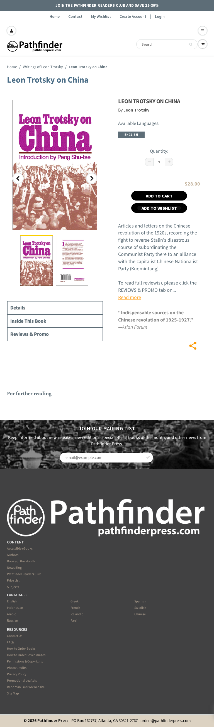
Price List (13, 580)
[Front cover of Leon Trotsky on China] (55, 165)
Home (55, 16)
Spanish (140, 601)
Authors (12, 555)
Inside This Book (28, 321)
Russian (12, 620)
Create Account (133, 16)
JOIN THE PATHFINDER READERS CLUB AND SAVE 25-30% (107, 5)
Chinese (140, 614)
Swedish (140, 607)
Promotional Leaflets (22, 680)
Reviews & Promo (29, 334)
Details (17, 307)
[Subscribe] (148, 457)
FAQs (10, 642)
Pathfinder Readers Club (24, 574)
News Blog (14, 567)
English (12, 601)
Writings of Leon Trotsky (43, 67)
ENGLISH (131, 135)
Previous (18, 183)
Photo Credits (16, 668)
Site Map (13, 693)
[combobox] (167, 44)
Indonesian (15, 607)
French (75, 607)
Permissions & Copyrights (25, 661)
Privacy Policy (16, 674)
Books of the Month (21, 561)
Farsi (73, 620)
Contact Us (14, 636)
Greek (74, 601)
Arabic (11, 614)
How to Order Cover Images (26, 655)
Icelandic (76, 614)
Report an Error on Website (26, 687)
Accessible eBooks (20, 548)
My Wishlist (101, 16)
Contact (75, 16)
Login (160, 16)
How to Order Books (21, 648)
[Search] (191, 44)
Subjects (13, 587)
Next (92, 183)
